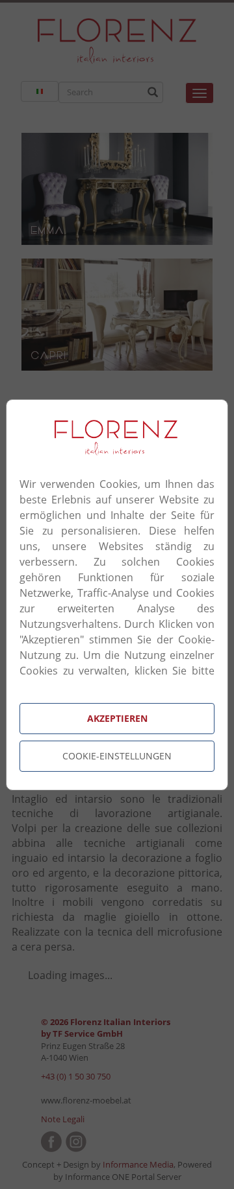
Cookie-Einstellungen (117, 756)
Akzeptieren (117, 718)
